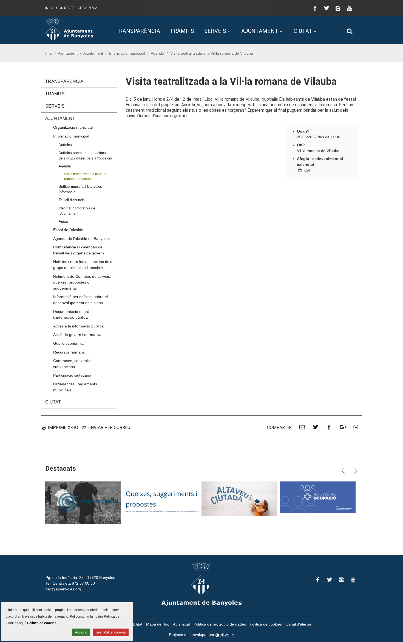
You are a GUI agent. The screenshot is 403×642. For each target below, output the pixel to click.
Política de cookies (41, 623)
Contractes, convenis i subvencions (72, 363)
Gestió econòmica (68, 343)
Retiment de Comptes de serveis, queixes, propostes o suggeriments (82, 282)
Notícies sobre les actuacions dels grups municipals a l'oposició (85, 155)
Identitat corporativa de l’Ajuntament (77, 210)
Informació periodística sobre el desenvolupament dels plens (80, 300)
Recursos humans (69, 352)
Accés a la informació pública (78, 326)
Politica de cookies (266, 624)
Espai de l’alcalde (68, 230)
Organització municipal (73, 127)
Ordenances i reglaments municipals (75, 387)
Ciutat (303, 31)
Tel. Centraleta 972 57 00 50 (70, 583)
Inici (49, 8)
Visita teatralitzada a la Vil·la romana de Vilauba (85, 176)
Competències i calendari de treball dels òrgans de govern (78, 250)
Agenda (157, 53)
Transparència (137, 31)
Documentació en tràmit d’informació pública (74, 314)
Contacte (65, 8)
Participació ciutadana (72, 375)
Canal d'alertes (299, 624)
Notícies (65, 145)
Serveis (215, 31)
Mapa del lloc (157, 624)
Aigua (63, 221)
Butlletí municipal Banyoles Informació (80, 189)
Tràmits (182, 31)
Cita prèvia (87, 8)
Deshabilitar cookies (110, 632)
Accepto (81, 632)
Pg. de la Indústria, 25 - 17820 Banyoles (80, 577)
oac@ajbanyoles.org (63, 589)
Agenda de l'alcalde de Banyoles (81, 238)
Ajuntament (259, 31)
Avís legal (181, 624)
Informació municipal (127, 53)
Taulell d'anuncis (72, 200)
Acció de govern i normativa (77, 334)
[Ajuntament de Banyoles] (69, 29)
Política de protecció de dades (220, 624)
